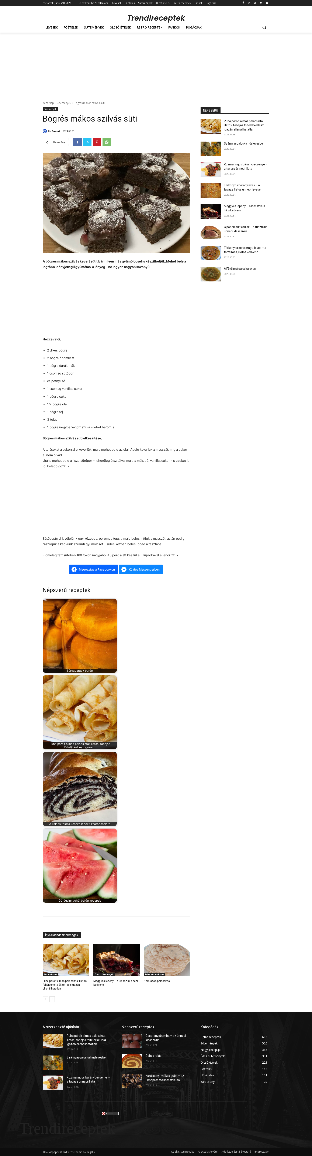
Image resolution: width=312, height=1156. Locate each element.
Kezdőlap (48, 103)
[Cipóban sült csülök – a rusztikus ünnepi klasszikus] (211, 232)
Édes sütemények (104, 974)
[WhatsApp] (107, 142)
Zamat (56, 131)
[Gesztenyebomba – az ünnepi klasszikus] (132, 1041)
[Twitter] (255, 3)
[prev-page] (45, 999)
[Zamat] (45, 131)
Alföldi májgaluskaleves (240, 268)
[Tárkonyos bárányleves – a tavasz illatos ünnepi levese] (211, 190)
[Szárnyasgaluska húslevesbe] (211, 149)
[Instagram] (249, 3)
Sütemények (64, 103)
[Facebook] (243, 3)
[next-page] (52, 999)
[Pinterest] (97, 142)
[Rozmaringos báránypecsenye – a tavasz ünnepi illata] (211, 169)
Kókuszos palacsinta (157, 980)
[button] (264, 27)
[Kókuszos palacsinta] (167, 960)
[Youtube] (266, 3)
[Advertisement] (156, 64)
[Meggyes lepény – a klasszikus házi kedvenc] (116, 960)
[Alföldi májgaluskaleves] (211, 274)
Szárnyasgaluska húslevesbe (243, 143)
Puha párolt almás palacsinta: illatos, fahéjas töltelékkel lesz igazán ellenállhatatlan (65, 984)
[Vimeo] (261, 3)
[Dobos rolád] (132, 1061)
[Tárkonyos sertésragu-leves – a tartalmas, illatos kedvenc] (211, 253)
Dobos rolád (154, 1055)
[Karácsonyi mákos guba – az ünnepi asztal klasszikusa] (132, 1081)
